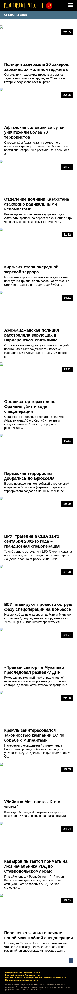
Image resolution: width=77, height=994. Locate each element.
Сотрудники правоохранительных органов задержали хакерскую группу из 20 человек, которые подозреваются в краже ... (35, 78)
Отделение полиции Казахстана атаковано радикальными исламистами (36, 204)
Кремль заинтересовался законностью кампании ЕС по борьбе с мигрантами (34, 735)
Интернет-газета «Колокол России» (23, 973)
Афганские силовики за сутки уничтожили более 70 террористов (34, 132)
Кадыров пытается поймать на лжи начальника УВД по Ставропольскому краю (35, 866)
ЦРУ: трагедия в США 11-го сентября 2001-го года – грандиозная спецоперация (32, 541)
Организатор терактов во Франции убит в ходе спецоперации (29, 406)
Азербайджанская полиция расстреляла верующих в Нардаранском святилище (31, 335)
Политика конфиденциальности (21, 980)
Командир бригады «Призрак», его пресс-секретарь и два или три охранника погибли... (36, 813)
